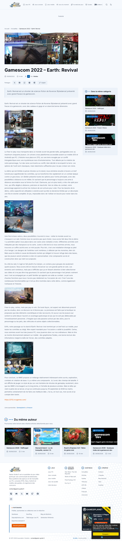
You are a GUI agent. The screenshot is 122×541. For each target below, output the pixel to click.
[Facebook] (19, 83)
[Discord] (16, 494)
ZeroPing (29, 514)
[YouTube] (27, 494)
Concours (84, 495)
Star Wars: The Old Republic (71, 472)
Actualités (14, 28)
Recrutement (102, 478)
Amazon (29, 407)
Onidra (35, 76)
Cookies (100, 485)
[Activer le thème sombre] (111, 4)
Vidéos (84, 488)
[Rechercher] (106, 4)
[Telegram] (29, 83)
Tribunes (84, 481)
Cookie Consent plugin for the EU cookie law (106, 537)
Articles (84, 475)
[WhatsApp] (24, 83)
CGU (99, 481)
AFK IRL (84, 485)
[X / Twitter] (22, 494)
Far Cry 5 (68, 483)
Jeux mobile (52, 478)
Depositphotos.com (18, 517)
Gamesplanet (21, 407)
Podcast (84, 491)
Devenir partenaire (19, 525)
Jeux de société (53, 481)
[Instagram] (11, 499)
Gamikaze (15, 514)
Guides (84, 478)
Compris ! (105, 534)
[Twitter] (14, 83)
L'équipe (101, 475)
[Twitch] (32, 494)
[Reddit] (34, 83)
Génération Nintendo (47, 517)
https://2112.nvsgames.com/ (15, 400)
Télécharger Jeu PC (32, 517)
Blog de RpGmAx (46, 514)
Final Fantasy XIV (70, 480)
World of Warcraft (70, 476)
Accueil (7, 28)
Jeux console (52, 475)
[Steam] (11, 494)
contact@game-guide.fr (16, 489)
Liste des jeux (52, 485)
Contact (100, 472)
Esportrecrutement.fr (18, 521)
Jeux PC (50, 472)
